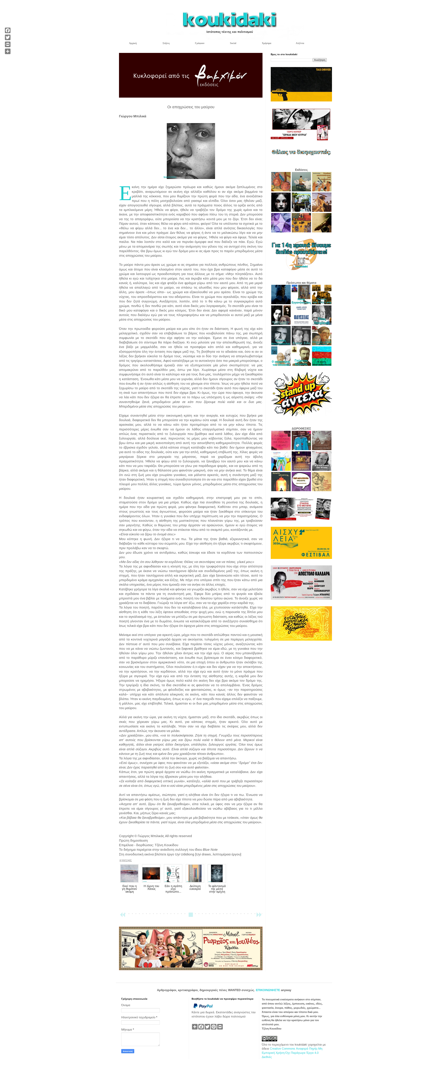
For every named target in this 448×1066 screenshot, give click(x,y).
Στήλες (166, 43)
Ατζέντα (300, 43)
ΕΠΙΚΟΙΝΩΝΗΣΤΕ (268, 990)
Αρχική (133, 43)
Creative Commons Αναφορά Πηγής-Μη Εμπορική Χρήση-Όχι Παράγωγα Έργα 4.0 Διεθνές (292, 1053)
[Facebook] (7, 30)
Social (233, 43)
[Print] (7, 44)
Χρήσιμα (266, 43)
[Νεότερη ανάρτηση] (122, 916)
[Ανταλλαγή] (7, 51)
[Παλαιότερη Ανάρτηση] (258, 916)
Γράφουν (199, 43)
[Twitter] (7, 37)
